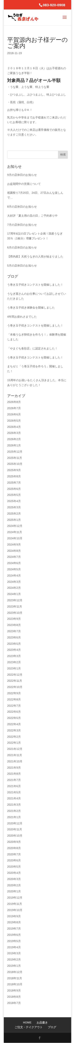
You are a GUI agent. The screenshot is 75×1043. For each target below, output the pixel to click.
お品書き (42, 1022)
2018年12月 (14, 972)
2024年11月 (14, 532)
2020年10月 (14, 835)
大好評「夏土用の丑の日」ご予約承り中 (32, 215)
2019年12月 (14, 897)
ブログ (52, 1027)
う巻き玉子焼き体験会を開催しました (31, 307)
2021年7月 (14, 779)
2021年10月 (14, 761)
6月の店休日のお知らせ (22, 247)
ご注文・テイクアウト (29, 1027)
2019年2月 (14, 959)
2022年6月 (14, 711)
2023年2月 (14, 662)
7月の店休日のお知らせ (22, 224)
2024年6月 (14, 563)
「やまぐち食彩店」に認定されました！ (32, 348)
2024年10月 (14, 538)
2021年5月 (14, 792)
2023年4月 (14, 649)
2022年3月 (14, 730)
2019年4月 (14, 947)
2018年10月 (14, 984)
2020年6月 (14, 860)
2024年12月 (14, 525)
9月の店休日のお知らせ (22, 174)
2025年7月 (14, 482)
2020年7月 (14, 854)
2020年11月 (14, 829)
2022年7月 (14, 705)
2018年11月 (14, 978)
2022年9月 (14, 693)
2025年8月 (14, 476)
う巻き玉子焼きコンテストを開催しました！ (35, 284)
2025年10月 (14, 463)
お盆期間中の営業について (24, 183)
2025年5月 (14, 494)
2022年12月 (14, 674)
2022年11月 (14, 680)
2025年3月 (14, 507)
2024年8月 (14, 550)
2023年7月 (14, 631)
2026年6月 (14, 414)
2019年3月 (14, 953)
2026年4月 (14, 426)
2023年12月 (14, 600)
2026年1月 (14, 445)
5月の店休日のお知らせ (22, 265)
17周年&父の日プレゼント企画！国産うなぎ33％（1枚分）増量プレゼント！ (35, 236)
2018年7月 (14, 1003)
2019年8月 (14, 922)
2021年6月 (14, 786)
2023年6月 (14, 637)
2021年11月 (14, 755)
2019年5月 (14, 941)
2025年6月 (14, 488)
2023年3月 (14, 656)
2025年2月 (14, 513)
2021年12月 (14, 749)
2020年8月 (14, 848)
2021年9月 (14, 767)
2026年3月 (14, 432)
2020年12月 (14, 823)
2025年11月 (14, 457)
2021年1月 (14, 817)
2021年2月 (14, 810)
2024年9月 (14, 544)
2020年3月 (14, 879)
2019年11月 (14, 903)
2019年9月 (14, 916)
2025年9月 (14, 470)
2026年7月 (14, 408)
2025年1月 (14, 519)
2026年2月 (14, 439)
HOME (27, 1022)
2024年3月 (14, 581)
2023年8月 (14, 625)
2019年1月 (14, 965)
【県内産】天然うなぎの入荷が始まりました (35, 256)
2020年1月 (14, 891)
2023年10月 (14, 612)
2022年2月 (14, 736)
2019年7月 (14, 928)
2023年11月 (14, 606)
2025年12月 (14, 451)
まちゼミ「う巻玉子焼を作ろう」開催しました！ (35, 369)
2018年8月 (14, 996)
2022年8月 (14, 699)
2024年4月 (14, 575)
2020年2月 (14, 885)
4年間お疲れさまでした (22, 316)
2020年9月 (14, 841)
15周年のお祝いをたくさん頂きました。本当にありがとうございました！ (36, 383)
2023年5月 (14, 643)
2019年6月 (14, 934)
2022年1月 (14, 742)
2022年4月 (14, 724)
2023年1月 (14, 668)
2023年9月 (14, 618)
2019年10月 (14, 910)
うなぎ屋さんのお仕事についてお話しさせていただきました (36, 296)
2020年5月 (14, 866)
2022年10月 (14, 687)
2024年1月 (14, 594)
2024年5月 (14, 569)
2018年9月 (14, 990)
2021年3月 (14, 804)
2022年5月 (14, 718)
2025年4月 (14, 501)
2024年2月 (14, 587)
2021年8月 (14, 773)
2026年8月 (14, 402)
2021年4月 (14, 798)
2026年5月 (14, 420)
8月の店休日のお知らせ (22, 206)
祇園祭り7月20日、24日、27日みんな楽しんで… (35, 195)
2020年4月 (14, 872)
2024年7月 (14, 556)
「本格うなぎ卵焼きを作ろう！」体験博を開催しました (36, 337)
